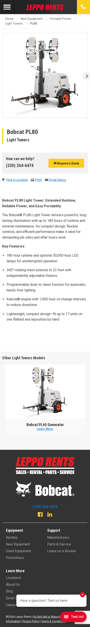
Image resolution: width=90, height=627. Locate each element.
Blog (9, 591)
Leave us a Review (61, 551)
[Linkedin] (49, 515)
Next (85, 76)
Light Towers (14, 23)
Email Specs (57, 180)
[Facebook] (40, 515)
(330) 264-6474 (19, 165)
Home (9, 18)
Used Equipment (18, 551)
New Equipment (32, 18)
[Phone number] (83, 7)
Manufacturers (58, 537)
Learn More (45, 429)
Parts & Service (59, 544)
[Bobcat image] (45, 392)
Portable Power (60, 18)
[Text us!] (73, 618)
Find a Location (17, 180)
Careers (12, 605)
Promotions (15, 558)
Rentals (11, 537)
